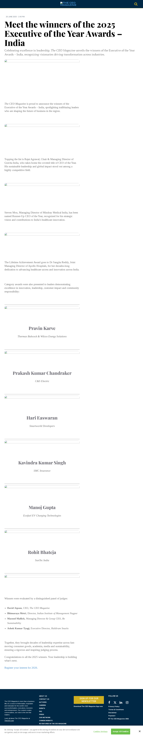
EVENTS (42, 708)
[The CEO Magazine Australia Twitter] (116, 703)
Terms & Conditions (116, 710)
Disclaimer (112, 713)
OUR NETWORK (44, 717)
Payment (111, 716)
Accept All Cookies (121, 731)
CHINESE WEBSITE (46, 721)
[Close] (139, 731)
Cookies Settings (100, 731)
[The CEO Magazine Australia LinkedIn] (123, 703)
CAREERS (42, 705)
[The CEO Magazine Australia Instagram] (129, 703)
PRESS (41, 714)
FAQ (40, 711)
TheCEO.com (9, 720)
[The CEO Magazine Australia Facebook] (110, 703)
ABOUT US (43, 696)
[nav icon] (7, 4)
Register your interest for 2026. (21, 667)
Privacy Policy (113, 706)
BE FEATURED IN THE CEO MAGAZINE (52, 724)
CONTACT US (44, 699)
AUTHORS (43, 702)
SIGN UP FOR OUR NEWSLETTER (88, 700)
